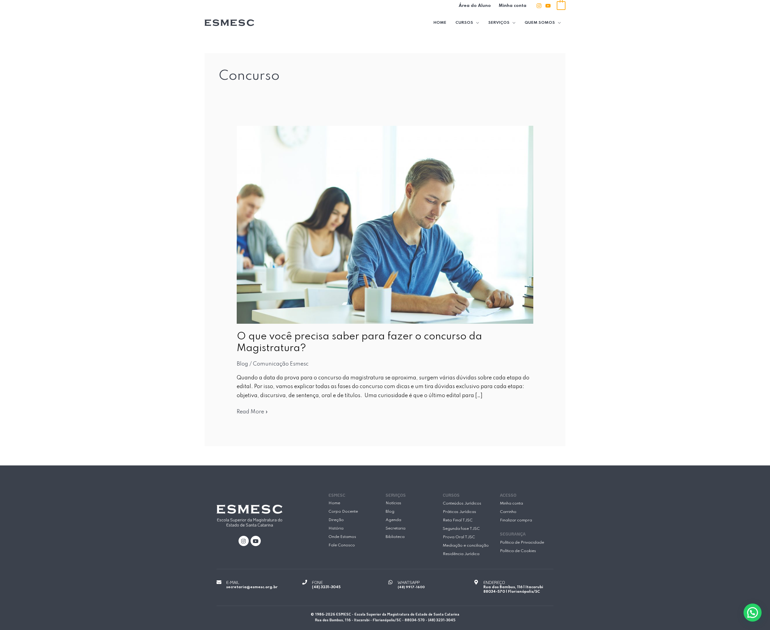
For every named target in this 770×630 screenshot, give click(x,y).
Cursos (464, 23)
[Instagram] (539, 5)
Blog (242, 364)
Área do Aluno (475, 6)
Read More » (252, 411)
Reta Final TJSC (458, 520)
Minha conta (512, 6)
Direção (336, 520)
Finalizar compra (516, 520)
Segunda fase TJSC (461, 529)
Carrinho (508, 512)
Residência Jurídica (461, 554)
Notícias (393, 503)
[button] (753, 613)
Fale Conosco (341, 545)
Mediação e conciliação (466, 546)
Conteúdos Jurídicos (462, 503)
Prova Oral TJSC (459, 537)
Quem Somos (540, 23)
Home (439, 23)
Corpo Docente (343, 512)
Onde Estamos (342, 537)
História (335, 528)
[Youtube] (548, 5)
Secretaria (395, 528)
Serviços (499, 23)
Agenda (393, 520)
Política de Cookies (518, 551)
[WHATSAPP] (390, 582)
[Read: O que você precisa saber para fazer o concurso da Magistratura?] (385, 224)
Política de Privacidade (522, 543)
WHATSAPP (409, 582)
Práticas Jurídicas (459, 512)
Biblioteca (395, 537)
